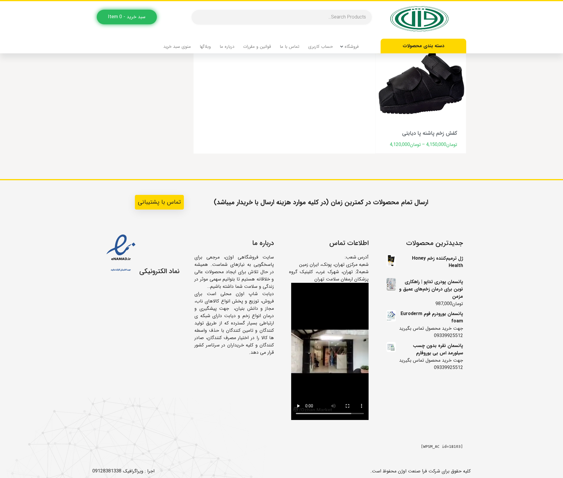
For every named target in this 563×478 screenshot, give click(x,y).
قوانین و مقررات (257, 46)
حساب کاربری (320, 46)
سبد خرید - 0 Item (126, 17)
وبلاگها (205, 46)
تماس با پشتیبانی (159, 202)
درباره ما (227, 46)
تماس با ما (289, 46)
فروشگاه (352, 46)
